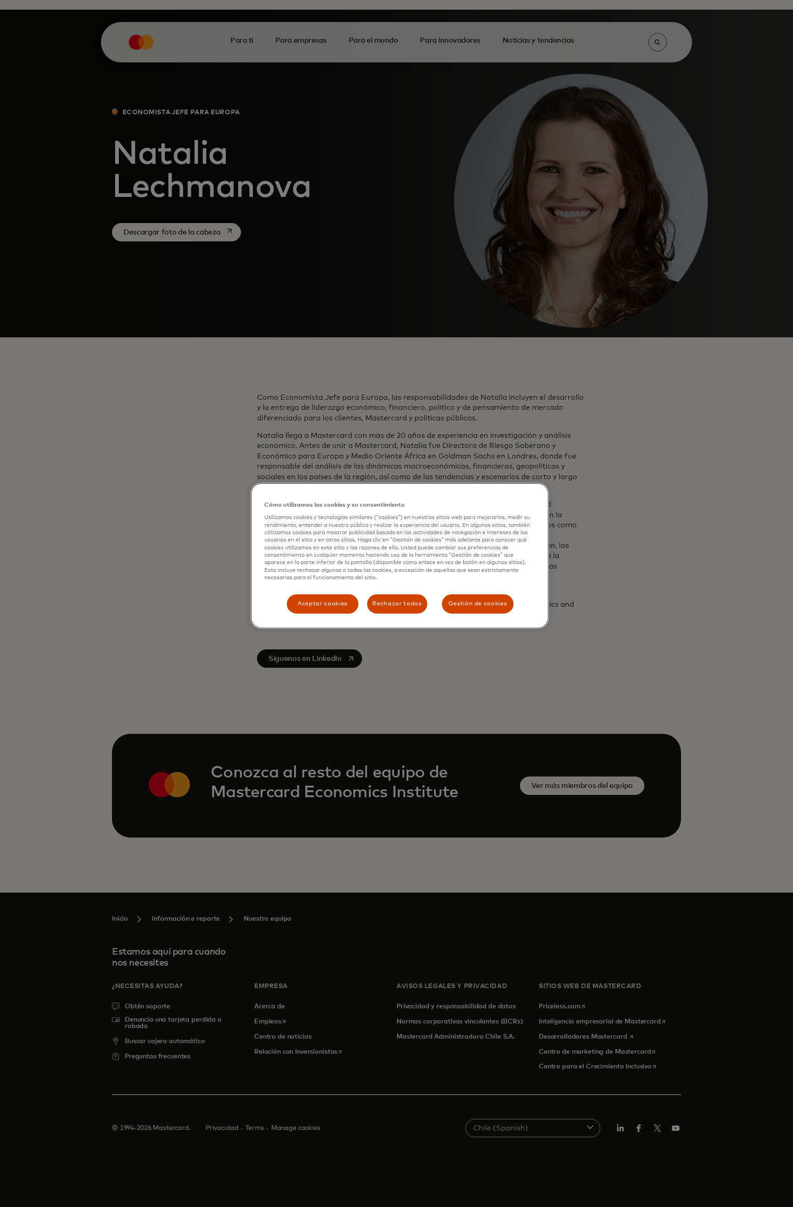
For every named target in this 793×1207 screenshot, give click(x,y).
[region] (400, 556)
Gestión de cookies (477, 604)
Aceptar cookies (322, 604)
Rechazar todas (396, 604)
